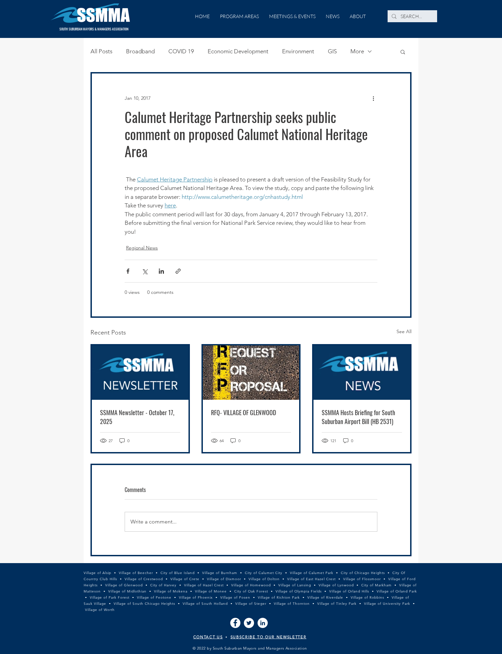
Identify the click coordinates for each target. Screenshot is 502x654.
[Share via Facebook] (128, 271)
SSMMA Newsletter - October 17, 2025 (137, 417)
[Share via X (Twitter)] (144, 271)
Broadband (140, 51)
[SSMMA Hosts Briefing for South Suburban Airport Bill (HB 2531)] (361, 372)
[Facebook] (235, 623)
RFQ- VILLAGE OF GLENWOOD (243, 412)
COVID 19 (181, 51)
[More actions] (373, 98)
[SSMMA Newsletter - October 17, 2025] (140, 372)
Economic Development (238, 51)
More (357, 51)
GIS (332, 51)
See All (404, 331)
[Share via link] (178, 271)
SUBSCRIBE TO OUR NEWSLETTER (269, 637)
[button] (403, 51)
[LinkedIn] (262, 623)
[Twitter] (249, 623)
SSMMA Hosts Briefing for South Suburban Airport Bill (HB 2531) (358, 417)
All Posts (101, 51)
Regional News (142, 248)
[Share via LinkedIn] (161, 271)
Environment (298, 51)
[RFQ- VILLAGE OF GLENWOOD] (251, 372)
